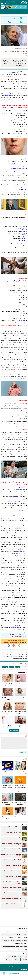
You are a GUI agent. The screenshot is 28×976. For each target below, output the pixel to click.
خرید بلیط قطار (9, 960)
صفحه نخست (24, 966)
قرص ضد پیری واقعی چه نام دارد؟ (7, 712)
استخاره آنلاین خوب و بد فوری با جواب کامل (16, 640)
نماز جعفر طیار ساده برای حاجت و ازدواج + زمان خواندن (16, 931)
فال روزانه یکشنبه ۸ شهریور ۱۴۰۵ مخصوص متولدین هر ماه (20, 787)
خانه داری (6, 542)
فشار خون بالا (16, 627)
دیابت (12, 586)
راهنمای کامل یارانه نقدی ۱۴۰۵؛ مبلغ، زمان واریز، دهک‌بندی (13, 642)
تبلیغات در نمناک (10, 966)
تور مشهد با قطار (16, 960)
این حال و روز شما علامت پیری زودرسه (20, 684)
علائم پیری (10, 107)
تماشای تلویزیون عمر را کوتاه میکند (20, 726)
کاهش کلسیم (8, 95)
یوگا (24, 379)
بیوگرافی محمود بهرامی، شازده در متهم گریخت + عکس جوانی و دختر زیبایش (14, 934)
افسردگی (20, 551)
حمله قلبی (4, 563)
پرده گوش (23, 238)
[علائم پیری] (14, 146)
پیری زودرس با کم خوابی (21, 697)
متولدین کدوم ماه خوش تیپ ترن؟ (17, 636)
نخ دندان (23, 618)
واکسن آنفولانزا (22, 487)
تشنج (17, 496)
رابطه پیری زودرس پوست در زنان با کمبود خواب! (7, 726)
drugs (21, 663)
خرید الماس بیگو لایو (7, 772)
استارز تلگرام (24, 960)
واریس (24, 498)
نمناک (7, 105)
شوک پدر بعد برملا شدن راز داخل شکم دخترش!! (20, 817)
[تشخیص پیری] (14, 388)
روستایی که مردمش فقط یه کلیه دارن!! (7, 803)
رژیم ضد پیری (5, 667)
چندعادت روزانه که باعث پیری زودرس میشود (20, 712)
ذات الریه (20, 489)
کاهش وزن (23, 320)
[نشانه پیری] (14, 204)
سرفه (11, 496)
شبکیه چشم (22, 231)
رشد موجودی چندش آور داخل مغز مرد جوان (7, 786)
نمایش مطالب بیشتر (14, 730)
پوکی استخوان (19, 528)
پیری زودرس (17, 667)
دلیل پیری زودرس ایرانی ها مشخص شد (7, 698)
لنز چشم (23, 233)
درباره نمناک (17, 966)
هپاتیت (12, 505)
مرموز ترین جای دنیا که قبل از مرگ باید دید (20, 803)
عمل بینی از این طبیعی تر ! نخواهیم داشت (16, 634)
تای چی (20, 379)
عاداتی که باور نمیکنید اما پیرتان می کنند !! (7, 684)
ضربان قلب (13, 164)
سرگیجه (5, 338)
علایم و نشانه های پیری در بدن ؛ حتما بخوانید (16, 52)
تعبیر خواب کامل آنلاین (22, 956)
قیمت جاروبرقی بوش (11, 956)
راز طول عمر (12, 667)
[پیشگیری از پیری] (14, 469)
